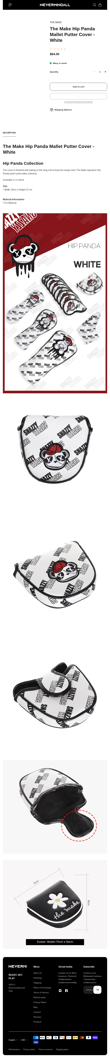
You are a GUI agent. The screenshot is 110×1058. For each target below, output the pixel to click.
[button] (78, 96)
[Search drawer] (94, 5)
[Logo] (55, 5)
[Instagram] (60, 990)
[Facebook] (66, 990)
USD (23, 1040)
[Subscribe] (97, 990)
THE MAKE (56, 22)
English (12, 1040)
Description (9, 133)
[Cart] (100, 5)
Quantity (54, 72)
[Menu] (10, 4)
